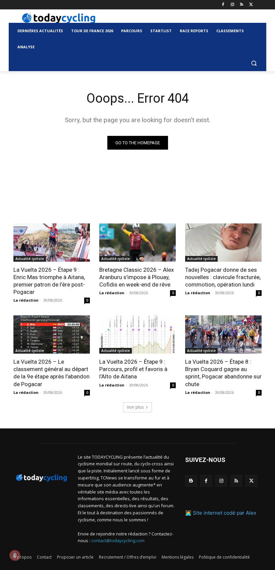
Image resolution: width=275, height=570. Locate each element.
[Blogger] (191, 481)
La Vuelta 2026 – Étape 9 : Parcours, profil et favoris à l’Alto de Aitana (133, 369)
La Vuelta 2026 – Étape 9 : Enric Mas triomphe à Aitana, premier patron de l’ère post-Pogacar (49, 280)
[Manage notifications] (14, 555)
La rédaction (26, 300)
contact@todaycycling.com (118, 540)
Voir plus (135, 407)
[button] (254, 63)
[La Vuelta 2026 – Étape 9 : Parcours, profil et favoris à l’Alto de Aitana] (137, 334)
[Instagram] (232, 5)
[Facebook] (223, 5)
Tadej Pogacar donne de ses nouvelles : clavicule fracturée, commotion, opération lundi (223, 277)
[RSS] (241, 5)
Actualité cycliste (29, 258)
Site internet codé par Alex (224, 513)
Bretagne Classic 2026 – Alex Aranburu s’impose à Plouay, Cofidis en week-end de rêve (136, 277)
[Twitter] (251, 5)
